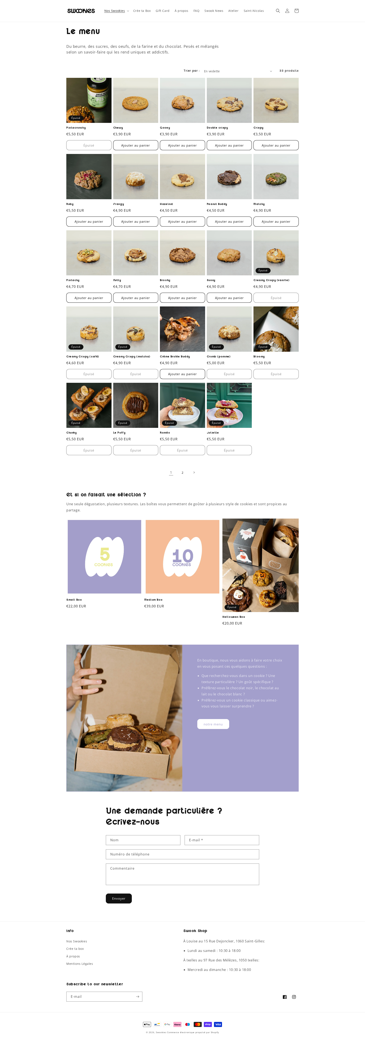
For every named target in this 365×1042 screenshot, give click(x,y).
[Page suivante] (194, 472)
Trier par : (192, 71)
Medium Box (153, 600)
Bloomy (259, 357)
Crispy (258, 128)
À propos (73, 956)
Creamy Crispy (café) (82, 357)
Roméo (165, 433)
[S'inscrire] (137, 997)
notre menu (213, 724)
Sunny (211, 280)
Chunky (71, 433)
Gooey (165, 128)
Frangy (118, 204)
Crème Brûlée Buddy (175, 357)
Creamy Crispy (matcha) (131, 357)
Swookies (161, 1032)
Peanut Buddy (217, 204)
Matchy (259, 204)
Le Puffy (119, 433)
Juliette (213, 433)
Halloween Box (233, 617)
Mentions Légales (79, 964)
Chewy (118, 128)
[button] (116, 10)
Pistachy (72, 280)
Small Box (74, 600)
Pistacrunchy (76, 128)
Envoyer (118, 898)
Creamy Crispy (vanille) (271, 280)
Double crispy (217, 128)
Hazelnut (166, 204)
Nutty (117, 280)
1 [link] (171, 472)
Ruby (69, 204)
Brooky (165, 280)
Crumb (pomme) (218, 357)
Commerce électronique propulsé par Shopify (193, 1032)
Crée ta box (75, 949)
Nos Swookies (76, 941)
